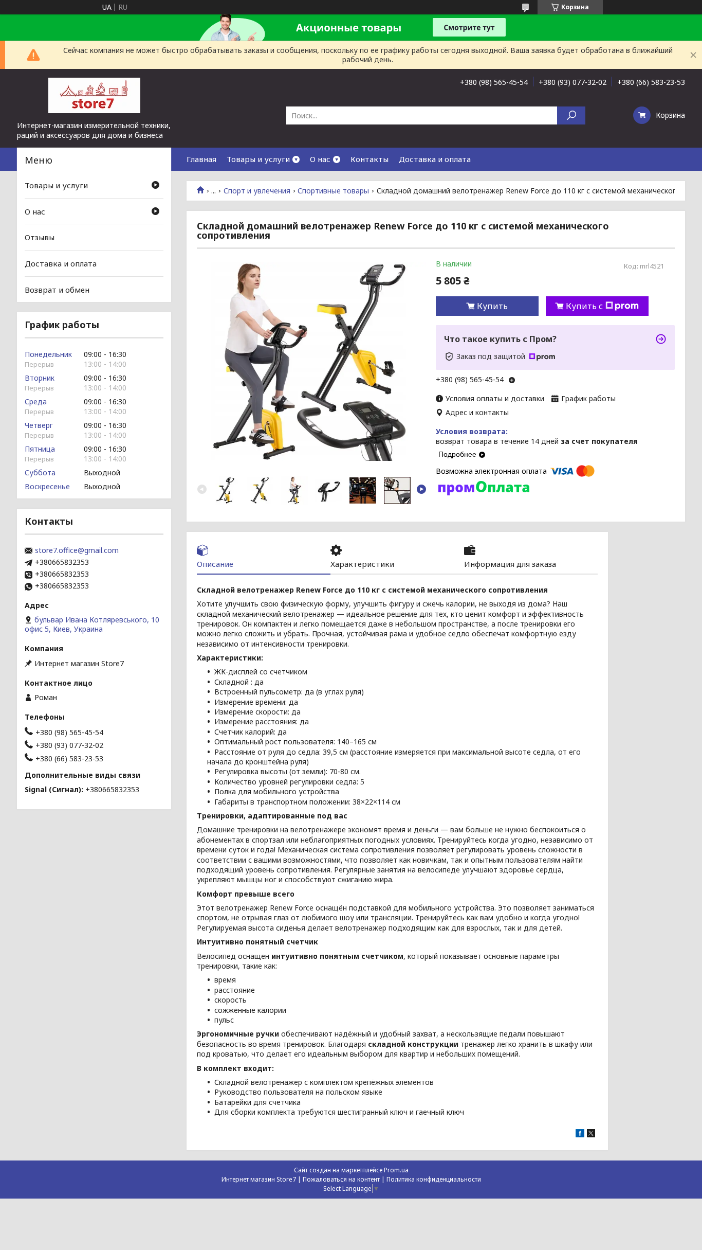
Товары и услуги (258, 159)
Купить (492, 306)
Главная (201, 159)
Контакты (369, 159)
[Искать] (571, 115)
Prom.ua (396, 1170)
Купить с (584, 306)
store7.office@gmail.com (77, 550)
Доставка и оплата (435, 159)
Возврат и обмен (57, 289)
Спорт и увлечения (257, 190)
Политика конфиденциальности (433, 1179)
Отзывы (39, 237)
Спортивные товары (333, 190)
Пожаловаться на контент (341, 1179)
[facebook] (580, 1134)
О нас (320, 159)
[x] (591, 1134)
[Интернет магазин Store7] (94, 95)
